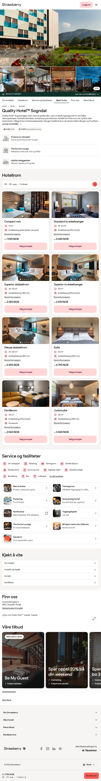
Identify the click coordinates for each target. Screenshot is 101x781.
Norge (12, 106)
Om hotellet (8, 100)
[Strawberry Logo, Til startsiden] (11, 4)
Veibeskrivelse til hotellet (12, 608)
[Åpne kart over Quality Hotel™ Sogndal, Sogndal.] (94, 618)
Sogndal (22, 106)
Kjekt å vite (61, 100)
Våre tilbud (88, 100)
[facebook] (41, 748)
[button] (25, 204)
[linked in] (53, 748)
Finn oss (75, 100)
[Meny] (96, 4)
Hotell (4, 106)
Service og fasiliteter (42, 100)
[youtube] (60, 748)
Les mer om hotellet (10, 124)
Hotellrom (23, 100)
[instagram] (47, 748)
